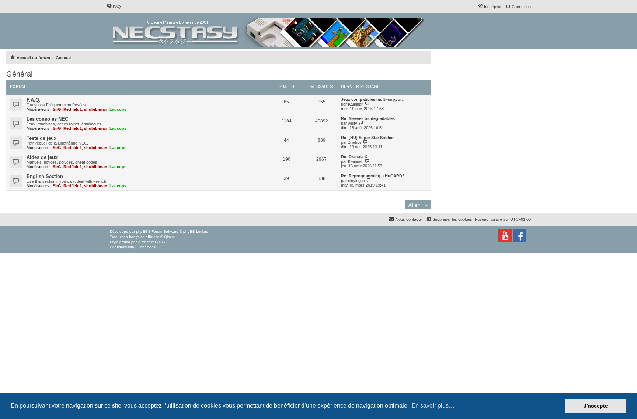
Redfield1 (72, 109)
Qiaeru (169, 237)
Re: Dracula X (354, 157)
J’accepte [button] (596, 406)
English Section (45, 176)
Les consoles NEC (47, 119)
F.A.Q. (34, 100)
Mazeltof (149, 242)
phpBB (142, 232)
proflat (124, 242)
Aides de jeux (42, 157)
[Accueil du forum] (269, 31)
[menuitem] (113, 6)
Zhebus (355, 142)
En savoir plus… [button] (433, 405)
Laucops (117, 109)
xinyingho (356, 180)
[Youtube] (505, 235)
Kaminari (355, 104)
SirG (57, 109)
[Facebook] (519, 235)
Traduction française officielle (134, 237)
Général (19, 74)
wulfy (352, 123)
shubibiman (95, 109)
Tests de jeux (41, 138)
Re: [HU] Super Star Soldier (367, 137)
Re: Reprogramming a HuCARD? (373, 176)
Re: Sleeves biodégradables (368, 118)
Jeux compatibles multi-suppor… (373, 99)
